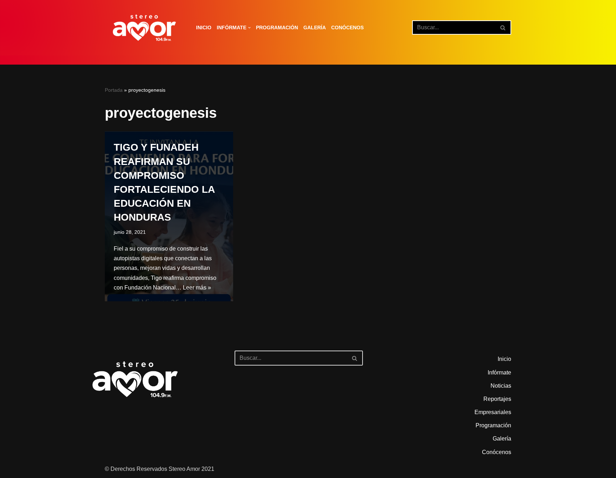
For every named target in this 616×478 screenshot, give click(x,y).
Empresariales (492, 412)
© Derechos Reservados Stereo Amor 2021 (159, 469)
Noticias (501, 386)
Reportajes (497, 399)
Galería (314, 27)
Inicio (203, 27)
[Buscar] (503, 27)
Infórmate (499, 372)
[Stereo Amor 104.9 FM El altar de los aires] (144, 27)
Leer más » (197, 288)
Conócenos (347, 27)
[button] (249, 27)
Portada (114, 90)
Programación (277, 27)
